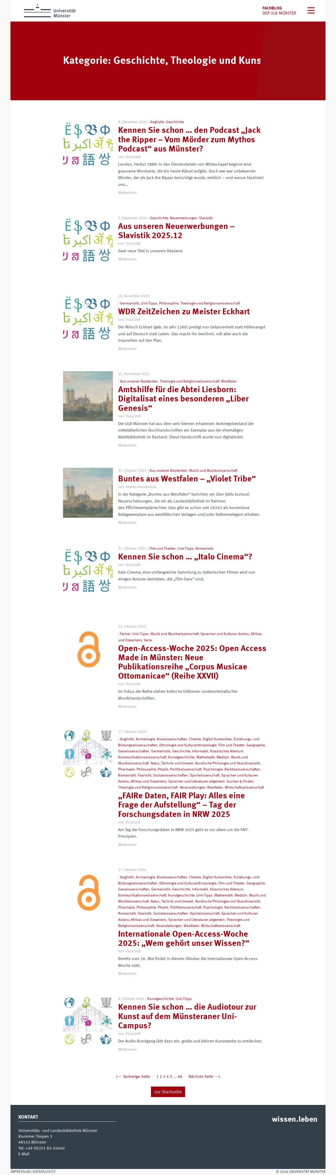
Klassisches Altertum (226, 751)
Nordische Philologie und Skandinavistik (227, 763)
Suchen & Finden (240, 781)
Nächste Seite (204, 1077)
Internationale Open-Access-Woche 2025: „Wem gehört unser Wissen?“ (183, 939)
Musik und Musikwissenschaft (213, 471)
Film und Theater (162, 548)
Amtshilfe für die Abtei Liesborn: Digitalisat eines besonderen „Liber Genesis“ (183, 399)
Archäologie (145, 739)
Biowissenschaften (172, 739)
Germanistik (129, 303)
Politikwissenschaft (185, 769)
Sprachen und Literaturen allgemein (196, 781)
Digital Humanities (217, 739)
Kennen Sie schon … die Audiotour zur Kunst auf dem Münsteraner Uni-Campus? (187, 1016)
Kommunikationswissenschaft (142, 757)
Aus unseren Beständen (139, 381)
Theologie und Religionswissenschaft (210, 303)
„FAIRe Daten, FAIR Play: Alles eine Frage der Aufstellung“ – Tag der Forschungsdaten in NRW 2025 (181, 805)
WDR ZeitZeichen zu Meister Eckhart (184, 312)
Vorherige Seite (133, 1077)
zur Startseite (168, 1092)
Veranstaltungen (192, 787)
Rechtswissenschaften (242, 769)
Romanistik (204, 548)
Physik (163, 769)
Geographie (255, 745)
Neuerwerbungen (183, 218)
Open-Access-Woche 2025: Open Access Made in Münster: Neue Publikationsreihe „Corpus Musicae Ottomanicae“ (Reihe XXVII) (192, 663)
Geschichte (175, 122)
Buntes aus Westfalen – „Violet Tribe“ (187, 479)
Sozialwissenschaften (170, 775)
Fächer (125, 634)
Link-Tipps (149, 303)
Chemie (195, 739)
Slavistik (206, 218)
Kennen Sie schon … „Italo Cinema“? (185, 557)
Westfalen (229, 381)
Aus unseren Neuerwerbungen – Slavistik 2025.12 (176, 231)
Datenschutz (44, 1172)
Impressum (20, 1172)
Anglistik (157, 122)
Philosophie (168, 303)
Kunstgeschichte (181, 757)
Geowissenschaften (133, 751)
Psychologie (213, 769)
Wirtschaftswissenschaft (244, 787)
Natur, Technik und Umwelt (172, 763)
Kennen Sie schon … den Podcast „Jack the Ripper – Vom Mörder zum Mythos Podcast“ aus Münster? (189, 140)
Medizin (223, 757)
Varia (148, 640)
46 (179, 1077)
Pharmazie (126, 769)
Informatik (200, 751)
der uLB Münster (279, 13)
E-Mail (23, 1154)
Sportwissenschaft (204, 775)
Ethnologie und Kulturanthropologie (188, 745)
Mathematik (205, 757)
